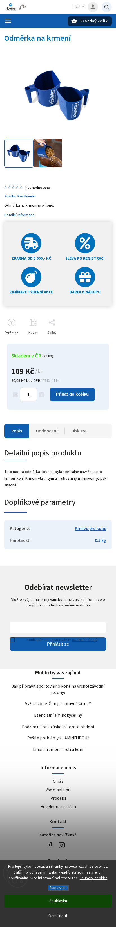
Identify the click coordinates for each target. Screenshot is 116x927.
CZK (76, 7)
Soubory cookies (94, 878)
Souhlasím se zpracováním (61, 639)
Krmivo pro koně (90, 528)
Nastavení (58, 888)
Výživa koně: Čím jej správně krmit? (58, 704)
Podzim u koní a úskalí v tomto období (58, 727)
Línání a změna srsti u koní (58, 749)
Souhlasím (58, 901)
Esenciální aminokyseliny (58, 715)
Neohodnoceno (37, 188)
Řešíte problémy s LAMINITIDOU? (58, 738)
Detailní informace (19, 215)
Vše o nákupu (58, 790)
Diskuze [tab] (79, 431)
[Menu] (8, 21)
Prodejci (58, 798)
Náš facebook (50, 845)
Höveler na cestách (58, 807)
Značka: (20, 196)
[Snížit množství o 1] (15, 394)
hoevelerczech (61, 845)
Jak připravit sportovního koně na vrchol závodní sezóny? (58, 689)
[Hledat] (107, 7)
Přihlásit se (58, 644)
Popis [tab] (16, 431)
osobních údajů (84, 639)
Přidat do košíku (72, 394)
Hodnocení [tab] (46, 431)
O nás (58, 781)
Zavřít (94, 342)
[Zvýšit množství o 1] (41, 394)
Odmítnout (58, 916)
